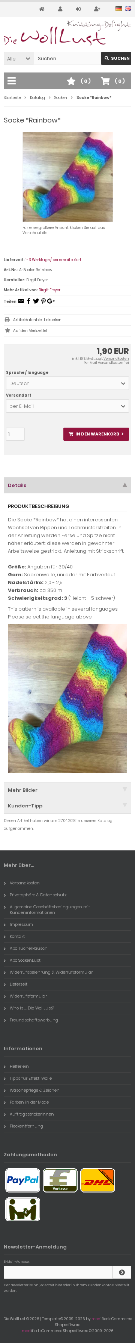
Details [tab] (17, 485)
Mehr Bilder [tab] (23, 790)
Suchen (116, 58)
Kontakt (17, 936)
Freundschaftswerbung (34, 1020)
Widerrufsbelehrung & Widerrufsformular (51, 972)
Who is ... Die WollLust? (32, 1008)
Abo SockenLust (25, 960)
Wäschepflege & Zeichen (35, 1090)
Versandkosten (116, 358)
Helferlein (19, 1066)
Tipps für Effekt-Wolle (31, 1078)
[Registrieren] (98, 9)
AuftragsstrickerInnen (32, 1114)
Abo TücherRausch (29, 948)
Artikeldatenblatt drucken (37, 320)
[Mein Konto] (61, 9)
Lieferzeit (18, 984)
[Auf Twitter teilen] (36, 303)
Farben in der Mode (29, 1102)
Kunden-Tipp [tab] (25, 805)
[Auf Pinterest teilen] (43, 303)
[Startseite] (43, 9)
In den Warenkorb (96, 434)
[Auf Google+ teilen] (51, 303)
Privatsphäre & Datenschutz (38, 895)
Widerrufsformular (28, 996)
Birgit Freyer (49, 290)
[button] (19, 58)
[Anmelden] (79, 9)
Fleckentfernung (26, 1126)
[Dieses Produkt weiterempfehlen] (21, 303)
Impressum (21, 924)
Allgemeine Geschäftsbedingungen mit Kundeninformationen (50, 909)
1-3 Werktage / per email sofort (53, 260)
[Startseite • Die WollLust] (67, 33)
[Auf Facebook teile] (28, 303)
